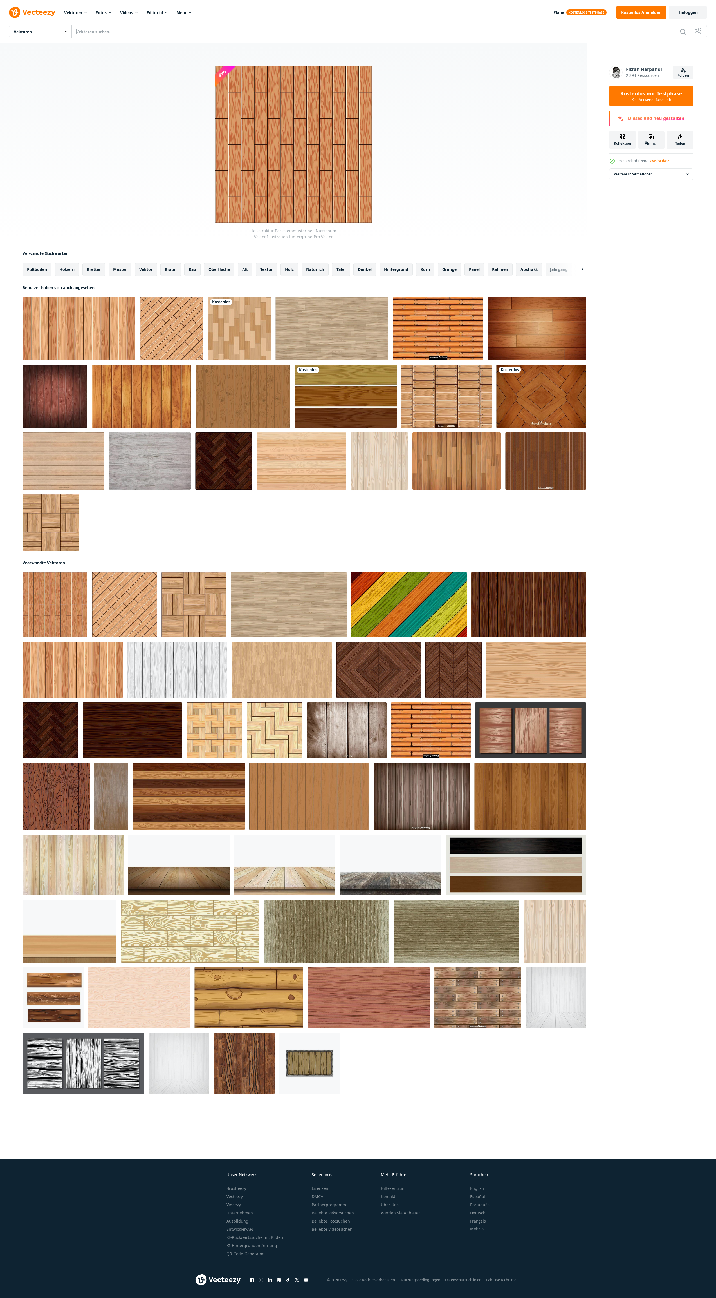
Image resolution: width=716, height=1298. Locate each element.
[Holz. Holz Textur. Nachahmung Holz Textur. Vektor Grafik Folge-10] (111, 796)
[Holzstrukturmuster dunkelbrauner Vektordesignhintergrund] (132, 730)
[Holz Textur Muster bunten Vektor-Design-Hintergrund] (409, 604)
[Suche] (683, 31)
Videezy (233, 1204)
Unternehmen (239, 1213)
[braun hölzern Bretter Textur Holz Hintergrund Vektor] (530, 796)
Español (477, 1196)
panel (474, 269)
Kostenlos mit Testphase (651, 96)
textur (266, 269)
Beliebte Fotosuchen (331, 1221)
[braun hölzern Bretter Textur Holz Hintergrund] (189, 796)
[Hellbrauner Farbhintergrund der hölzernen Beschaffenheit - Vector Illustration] (243, 396)
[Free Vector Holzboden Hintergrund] (541, 396)
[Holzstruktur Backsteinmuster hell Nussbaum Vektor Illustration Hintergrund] (55, 604)
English (477, 1188)
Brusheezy (236, 1188)
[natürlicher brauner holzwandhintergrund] (309, 796)
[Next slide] (578, 269)
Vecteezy (234, 1196)
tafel (340, 269)
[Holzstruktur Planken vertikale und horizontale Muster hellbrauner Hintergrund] (51, 522)
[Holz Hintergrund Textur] (301, 461)
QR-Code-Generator (245, 1253)
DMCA (317, 1196)
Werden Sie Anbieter (400, 1213)
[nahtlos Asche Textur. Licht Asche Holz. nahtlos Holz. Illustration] (326, 931)
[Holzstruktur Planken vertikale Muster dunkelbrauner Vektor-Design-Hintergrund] (528, 604)
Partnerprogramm (329, 1204)
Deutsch (478, 1213)
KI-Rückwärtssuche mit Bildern (255, 1237)
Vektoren (73, 12)
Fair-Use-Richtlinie (501, 1279)
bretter (94, 269)
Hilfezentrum (393, 1188)
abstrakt (529, 269)
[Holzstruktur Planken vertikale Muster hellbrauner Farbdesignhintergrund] (282, 670)
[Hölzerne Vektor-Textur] (150, 461)
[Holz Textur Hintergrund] (141, 396)
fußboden (37, 269)
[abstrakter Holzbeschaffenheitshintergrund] (537, 328)
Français (478, 1221)
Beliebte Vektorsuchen (333, 1213)
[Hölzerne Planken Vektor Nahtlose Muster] (477, 997)
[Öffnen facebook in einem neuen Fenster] (252, 1280)
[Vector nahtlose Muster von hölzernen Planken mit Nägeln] (446, 396)
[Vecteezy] (32, 12)
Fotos (101, 12)
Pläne (558, 12)
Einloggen (688, 12)
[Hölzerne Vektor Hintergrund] (347, 730)
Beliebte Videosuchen (332, 1229)
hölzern (67, 269)
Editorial (155, 12)
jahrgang (559, 269)
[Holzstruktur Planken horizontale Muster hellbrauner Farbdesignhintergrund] (331, 328)
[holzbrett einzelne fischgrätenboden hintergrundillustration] (274, 730)
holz (289, 269)
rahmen (500, 269)
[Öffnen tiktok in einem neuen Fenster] (288, 1280)
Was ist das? (659, 161)
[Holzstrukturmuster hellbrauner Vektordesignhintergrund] (536, 670)
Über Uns (390, 1204)
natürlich (315, 269)
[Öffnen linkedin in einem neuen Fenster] (270, 1280)
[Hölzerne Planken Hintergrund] (422, 796)
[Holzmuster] (346, 396)
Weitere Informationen (633, 174)
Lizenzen (320, 1188)
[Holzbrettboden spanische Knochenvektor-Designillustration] (214, 730)
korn (425, 269)
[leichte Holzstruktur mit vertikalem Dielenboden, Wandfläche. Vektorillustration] (379, 461)
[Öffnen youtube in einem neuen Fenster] (306, 1280)
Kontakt (388, 1196)
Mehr (181, 12)
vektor (145, 269)
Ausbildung (237, 1221)
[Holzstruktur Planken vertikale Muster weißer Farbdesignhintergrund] (177, 670)
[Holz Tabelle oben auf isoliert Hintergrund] (69, 931)
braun (170, 269)
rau (192, 269)
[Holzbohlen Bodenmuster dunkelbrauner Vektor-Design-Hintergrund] (453, 670)
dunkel (365, 269)
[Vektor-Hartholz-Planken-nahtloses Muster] (545, 461)
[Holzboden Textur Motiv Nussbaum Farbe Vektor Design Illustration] (378, 670)
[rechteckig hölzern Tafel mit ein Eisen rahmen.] (309, 1063)
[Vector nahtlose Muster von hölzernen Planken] (438, 328)
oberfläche (219, 269)
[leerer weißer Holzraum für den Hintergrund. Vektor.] (556, 997)
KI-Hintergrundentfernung (251, 1245)
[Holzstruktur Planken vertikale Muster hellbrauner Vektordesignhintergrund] (79, 328)
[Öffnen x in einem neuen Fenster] (297, 1280)
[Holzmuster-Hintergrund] (55, 396)
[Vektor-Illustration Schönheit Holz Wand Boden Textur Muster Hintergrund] (456, 461)
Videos (126, 12)
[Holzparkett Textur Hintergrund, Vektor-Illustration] (239, 328)
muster (120, 269)
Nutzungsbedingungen (420, 1279)
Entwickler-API (239, 1229)
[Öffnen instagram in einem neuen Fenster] (261, 1280)
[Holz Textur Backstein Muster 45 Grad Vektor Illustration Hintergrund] (171, 328)
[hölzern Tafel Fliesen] (53, 997)
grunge (449, 269)
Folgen (683, 75)
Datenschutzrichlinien (463, 1279)
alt (245, 269)
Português (480, 1204)
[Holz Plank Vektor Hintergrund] (63, 461)
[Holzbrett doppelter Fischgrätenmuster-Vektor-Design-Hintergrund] (223, 461)
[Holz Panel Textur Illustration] (139, 997)
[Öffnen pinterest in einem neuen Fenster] (279, 1280)
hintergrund (396, 269)
